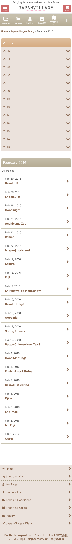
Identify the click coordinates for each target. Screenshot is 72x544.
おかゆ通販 (57, 539)
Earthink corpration (17, 535)
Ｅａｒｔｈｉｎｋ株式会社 (51, 535)
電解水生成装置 (38, 539)
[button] (5, 8)
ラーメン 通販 (16, 539)
